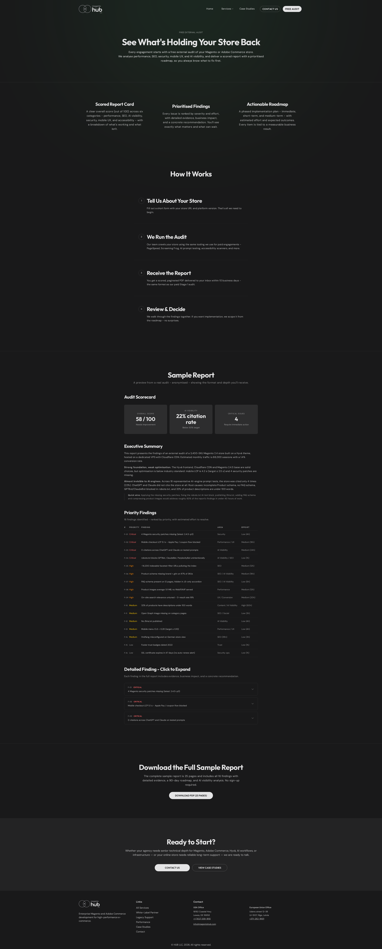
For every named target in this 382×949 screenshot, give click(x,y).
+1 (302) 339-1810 (202, 918)
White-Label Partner (147, 912)
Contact (140, 931)
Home (209, 8)
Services (226, 8)
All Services (142, 907)
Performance (143, 922)
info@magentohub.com (204, 924)
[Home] (90, 9)
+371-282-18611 (256, 918)
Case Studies (247, 8)
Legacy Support (144, 917)
